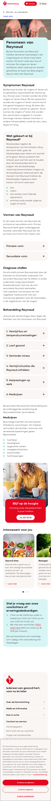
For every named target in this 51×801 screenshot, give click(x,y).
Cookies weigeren (25, 789)
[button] (23, 592)
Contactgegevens (14, 727)
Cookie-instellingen (25, 796)
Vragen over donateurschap (18, 735)
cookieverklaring (40, 774)
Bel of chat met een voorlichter (20, 731)
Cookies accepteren (25, 782)
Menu (44, 4)
